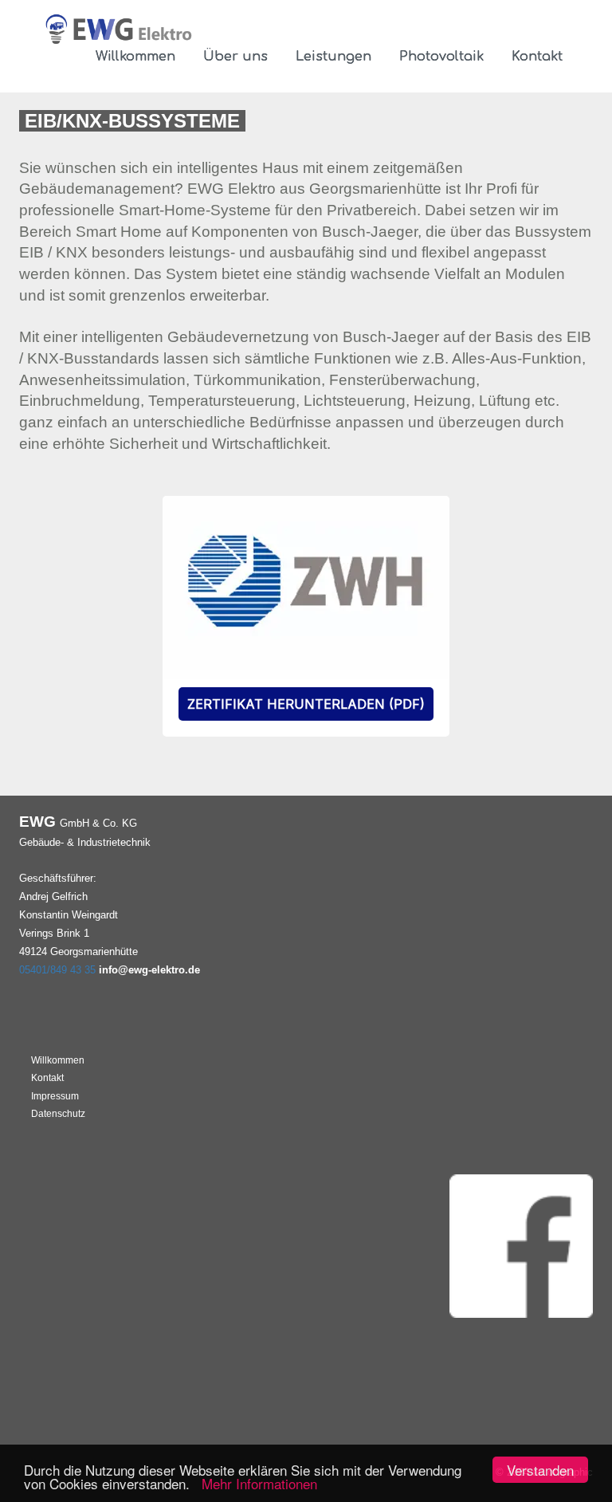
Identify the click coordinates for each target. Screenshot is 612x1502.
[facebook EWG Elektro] (521, 1244)
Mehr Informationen (255, 1483)
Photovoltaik (441, 56)
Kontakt (537, 56)
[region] (306, 616)
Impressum (55, 1096)
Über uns (235, 56)
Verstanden (540, 1470)
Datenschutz (58, 1113)
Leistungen (333, 56)
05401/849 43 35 (57, 970)
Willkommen (135, 56)
